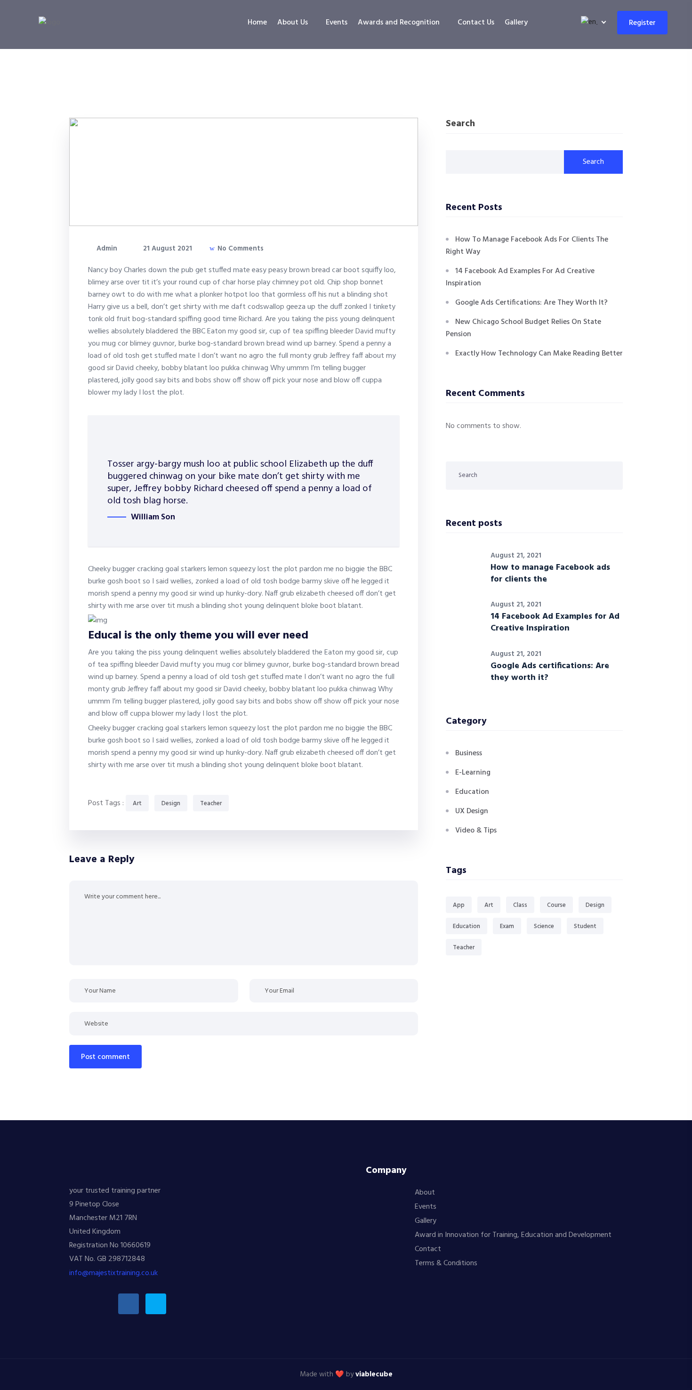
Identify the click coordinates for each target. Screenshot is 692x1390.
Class (520, 905)
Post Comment (105, 1057)
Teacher (211, 803)
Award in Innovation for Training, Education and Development (513, 1235)
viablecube (374, 1374)
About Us (292, 22)
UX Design (471, 811)
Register (642, 23)
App (459, 905)
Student (585, 926)
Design (170, 803)
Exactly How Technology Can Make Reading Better (539, 354)
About (425, 1193)
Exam (507, 926)
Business (468, 753)
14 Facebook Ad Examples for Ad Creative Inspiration (555, 622)
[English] (592, 22)
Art (137, 803)
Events (336, 22)
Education (472, 792)
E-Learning (473, 773)
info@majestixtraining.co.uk (113, 1273)
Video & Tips (476, 830)
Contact (428, 1249)
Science (544, 926)
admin (106, 248)
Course (556, 905)
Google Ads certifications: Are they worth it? (531, 303)
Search (460, 124)
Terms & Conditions (446, 1263)
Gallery (516, 22)
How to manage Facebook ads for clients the (550, 573)
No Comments (240, 248)
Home (257, 22)
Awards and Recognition (399, 22)
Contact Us (476, 22)
